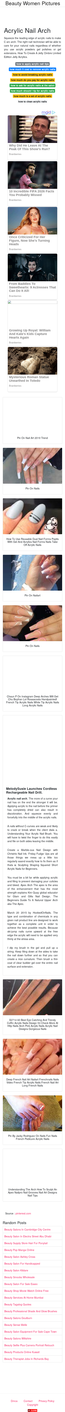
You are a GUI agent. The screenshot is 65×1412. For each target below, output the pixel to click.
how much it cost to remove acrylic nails (32, 69)
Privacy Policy (46, 1401)
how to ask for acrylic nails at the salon (33, 85)
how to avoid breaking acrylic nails (32, 74)
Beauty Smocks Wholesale (19, 1277)
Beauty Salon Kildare (16, 1270)
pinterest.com (23, 1213)
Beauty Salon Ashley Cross (19, 1256)
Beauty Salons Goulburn (18, 1318)
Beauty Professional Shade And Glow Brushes (30, 1311)
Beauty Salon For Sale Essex (21, 1284)
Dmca (14, 1401)
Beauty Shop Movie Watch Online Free (26, 1291)
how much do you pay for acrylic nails (32, 80)
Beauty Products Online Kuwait (22, 1352)
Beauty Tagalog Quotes (17, 1304)
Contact (28, 1401)
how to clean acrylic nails (32, 101)
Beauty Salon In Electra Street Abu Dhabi (27, 1236)
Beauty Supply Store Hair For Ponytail (25, 1243)
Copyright (32, 1404)
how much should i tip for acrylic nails (32, 90)
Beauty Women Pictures (32, 3)
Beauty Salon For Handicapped (22, 1263)
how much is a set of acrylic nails (32, 96)
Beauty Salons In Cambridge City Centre (27, 1229)
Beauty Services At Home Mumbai (23, 1297)
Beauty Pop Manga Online (19, 1250)
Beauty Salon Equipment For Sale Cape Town (30, 1331)
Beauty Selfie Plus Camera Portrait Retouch (29, 1345)
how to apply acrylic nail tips (32, 64)
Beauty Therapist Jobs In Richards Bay (26, 1359)
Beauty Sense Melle (15, 1325)
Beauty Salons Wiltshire (17, 1338)
